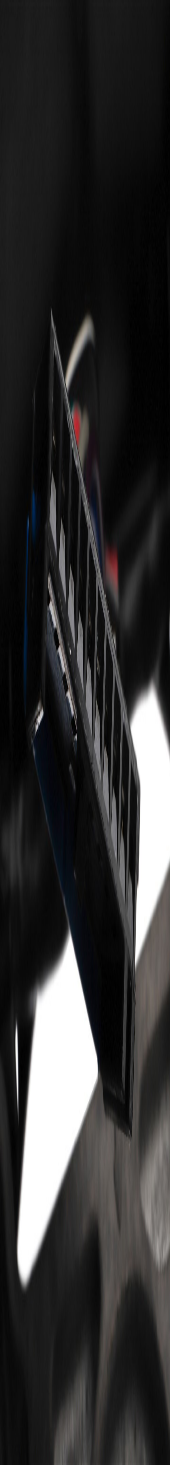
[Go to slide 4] (9, 553)
